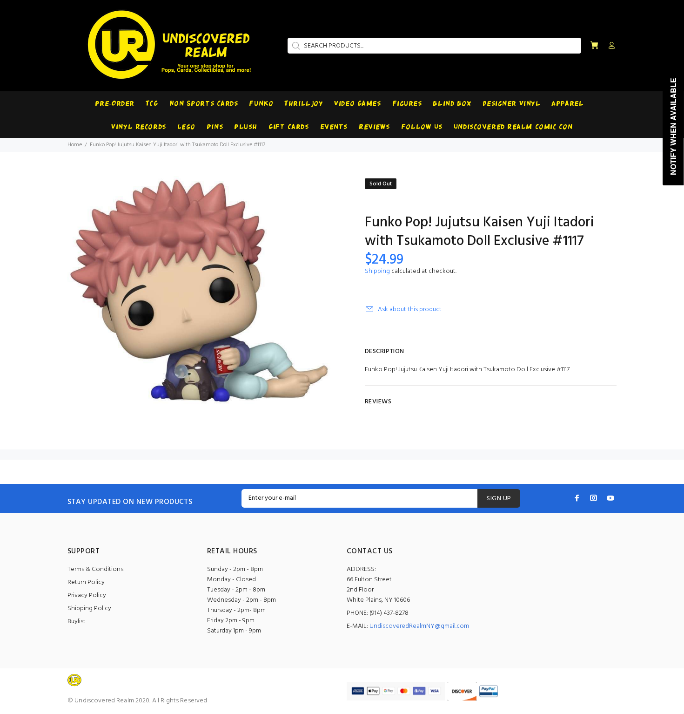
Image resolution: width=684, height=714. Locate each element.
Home (74, 145)
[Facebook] (577, 498)
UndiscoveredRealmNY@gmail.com (419, 626)
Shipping (377, 271)
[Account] (609, 46)
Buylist (76, 621)
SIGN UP (499, 498)
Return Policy (86, 582)
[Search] (295, 46)
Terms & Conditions (95, 569)
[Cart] (594, 46)
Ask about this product (410, 309)
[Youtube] (610, 498)
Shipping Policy (89, 608)
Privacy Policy (86, 595)
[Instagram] (594, 498)
